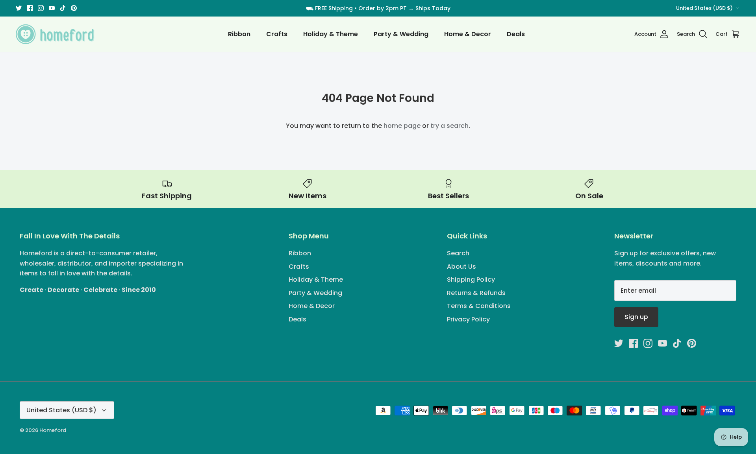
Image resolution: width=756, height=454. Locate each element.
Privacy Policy (468, 319)
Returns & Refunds (476, 292)
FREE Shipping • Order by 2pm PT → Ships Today (382, 8)
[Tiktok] (63, 8)
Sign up (636, 316)
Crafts (276, 34)
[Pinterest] (74, 8)
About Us (461, 266)
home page (402, 125)
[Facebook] (30, 8)
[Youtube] (52, 8)
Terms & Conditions (479, 305)
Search (458, 253)
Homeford (52, 430)
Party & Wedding (401, 34)
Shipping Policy (471, 279)
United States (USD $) (704, 8)
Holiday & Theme (330, 34)
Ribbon (239, 34)
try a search (449, 125)
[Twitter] (19, 8)
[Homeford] (55, 34)
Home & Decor (467, 34)
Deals (516, 34)
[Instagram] (41, 8)
